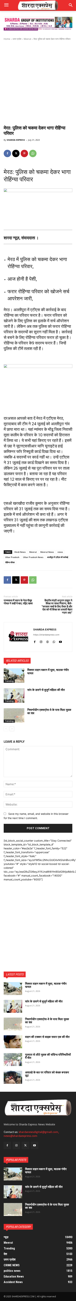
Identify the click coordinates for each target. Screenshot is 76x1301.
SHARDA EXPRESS (16, 139)
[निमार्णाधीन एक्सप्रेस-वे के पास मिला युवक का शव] (14, 715)
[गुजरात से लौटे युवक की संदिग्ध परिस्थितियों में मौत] (13, 1059)
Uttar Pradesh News (33, 557)
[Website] (47, 641)
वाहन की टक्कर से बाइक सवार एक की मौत (47, 1037)
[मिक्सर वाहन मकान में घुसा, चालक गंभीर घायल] (14, 675)
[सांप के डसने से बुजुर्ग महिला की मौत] (14, 695)
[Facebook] (7, 153)
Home (7, 38)
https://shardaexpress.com (46, 634)
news (60, 552)
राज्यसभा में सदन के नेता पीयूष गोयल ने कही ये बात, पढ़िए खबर (18, 602)
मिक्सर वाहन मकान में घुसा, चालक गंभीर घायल (48, 671)
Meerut (27, 38)
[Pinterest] (24, 153)
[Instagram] (41, 641)
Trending (9, 681)
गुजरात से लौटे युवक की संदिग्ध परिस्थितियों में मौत (48, 1056)
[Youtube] (60, 641)
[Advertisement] (38, 82)
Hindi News (20, 552)
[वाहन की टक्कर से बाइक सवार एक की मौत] (13, 1041)
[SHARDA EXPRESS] (18, 637)
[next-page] (12, 728)
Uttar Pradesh (12, 557)
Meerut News (47, 552)
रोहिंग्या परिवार (10, 562)
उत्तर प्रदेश (17, 38)
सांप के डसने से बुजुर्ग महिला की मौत (46, 690)
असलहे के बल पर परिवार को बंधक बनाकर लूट (47, 1074)
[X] (16, 153)
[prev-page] (6, 728)
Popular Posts (16, 1160)
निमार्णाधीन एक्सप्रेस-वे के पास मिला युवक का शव (49, 711)
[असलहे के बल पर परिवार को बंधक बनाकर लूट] (13, 1077)
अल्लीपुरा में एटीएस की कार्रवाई (57, 557)
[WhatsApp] (33, 153)
